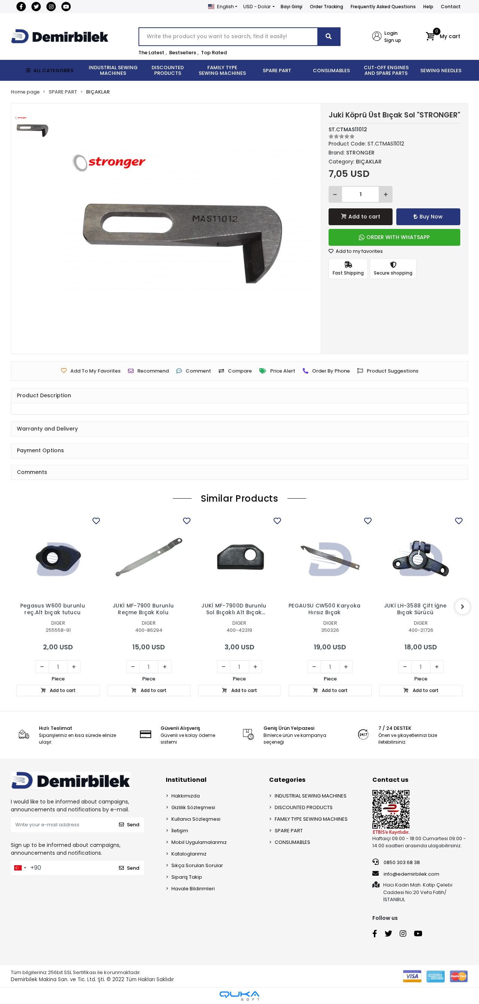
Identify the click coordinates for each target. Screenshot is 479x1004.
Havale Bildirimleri (193, 888)
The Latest (151, 52)
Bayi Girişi (291, 6)
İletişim (179, 830)
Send (133, 824)
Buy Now (431, 216)
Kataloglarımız (189, 853)
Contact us (390, 779)
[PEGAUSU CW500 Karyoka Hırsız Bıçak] (330, 557)
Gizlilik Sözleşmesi (193, 807)
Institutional (186, 779)
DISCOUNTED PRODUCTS (304, 807)
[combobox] (19, 868)
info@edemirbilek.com (411, 874)
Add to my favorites (359, 251)
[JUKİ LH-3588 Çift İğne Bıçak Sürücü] (420, 557)
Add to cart (364, 216)
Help (428, 6)
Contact (451, 6)
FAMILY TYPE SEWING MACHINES (311, 819)
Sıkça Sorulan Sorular (197, 865)
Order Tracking (326, 6)
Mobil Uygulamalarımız (199, 842)
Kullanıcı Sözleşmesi (195, 819)
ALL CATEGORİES (53, 70)
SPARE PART (289, 830)
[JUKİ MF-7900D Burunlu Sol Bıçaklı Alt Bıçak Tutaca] (239, 557)
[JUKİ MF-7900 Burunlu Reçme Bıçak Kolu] (148, 557)
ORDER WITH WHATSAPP (398, 237)
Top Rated (214, 52)
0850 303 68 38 (401, 862)
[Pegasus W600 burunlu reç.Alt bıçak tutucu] (58, 557)
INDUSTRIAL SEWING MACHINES (311, 795)
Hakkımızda (185, 795)
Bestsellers (182, 52)
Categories (287, 779)
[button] (443, 36)
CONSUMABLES (292, 842)
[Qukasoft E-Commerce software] (239, 996)
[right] (462, 607)
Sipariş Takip (186, 877)
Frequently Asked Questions (383, 6)
